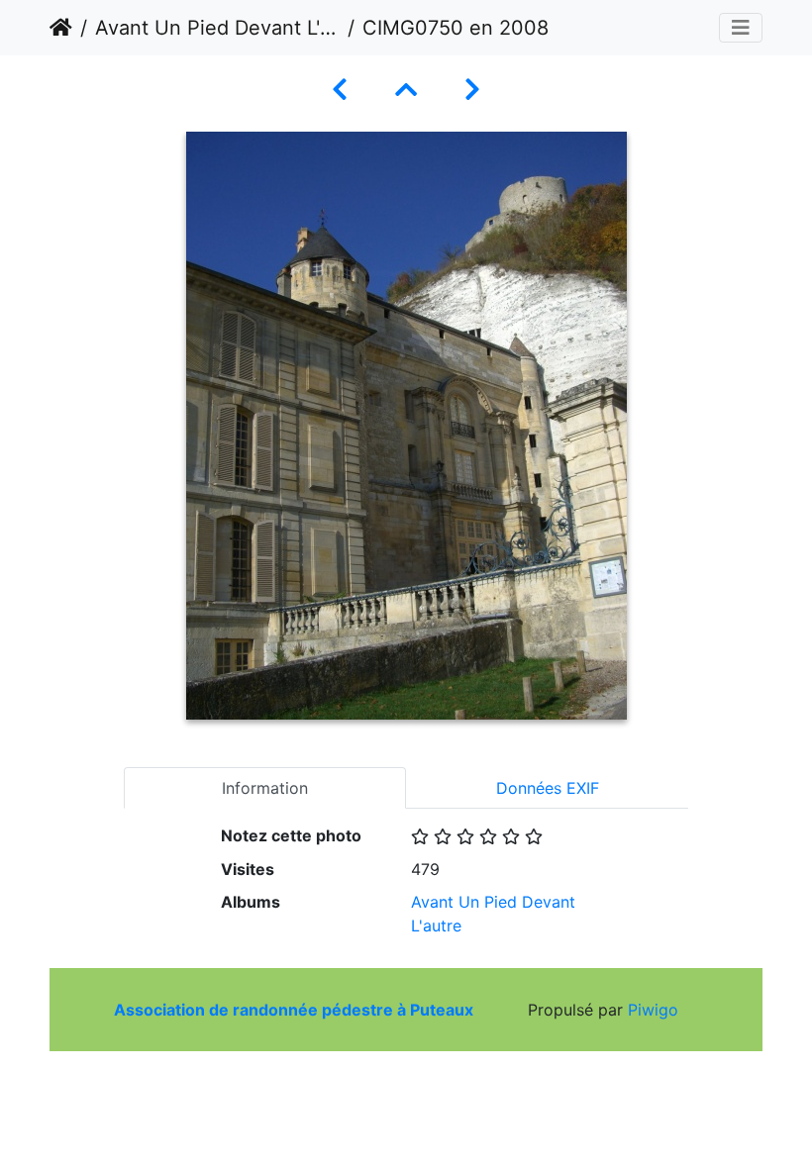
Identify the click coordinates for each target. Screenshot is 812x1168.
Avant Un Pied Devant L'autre (217, 28)
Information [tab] (265, 788)
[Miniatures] (406, 89)
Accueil (61, 28)
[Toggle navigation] (740, 28)
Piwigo (653, 1010)
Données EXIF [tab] (547, 788)
